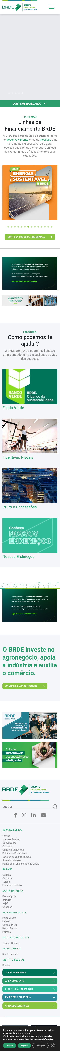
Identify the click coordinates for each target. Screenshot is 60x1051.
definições (47, 1039)
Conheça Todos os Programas (26, 237)
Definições (40, 1045)
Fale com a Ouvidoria (18, 997)
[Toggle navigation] (53, 6)
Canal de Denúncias (13, 849)
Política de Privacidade (14, 853)
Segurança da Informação (16, 856)
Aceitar (9, 1045)
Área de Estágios (11, 860)
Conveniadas (9, 842)
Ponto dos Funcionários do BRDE (20, 863)
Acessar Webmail (15, 972)
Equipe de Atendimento (19, 989)
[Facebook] (15, 815)
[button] (10, 93)
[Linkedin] (33, 815)
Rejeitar (24, 1045)
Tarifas (6, 835)
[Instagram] (24, 815)
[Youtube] (43, 815)
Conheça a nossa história (21, 686)
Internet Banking (11, 839)
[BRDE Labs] (30, 300)
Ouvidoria (7, 846)
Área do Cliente (14, 981)
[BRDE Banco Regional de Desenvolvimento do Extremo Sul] (20, 5)
